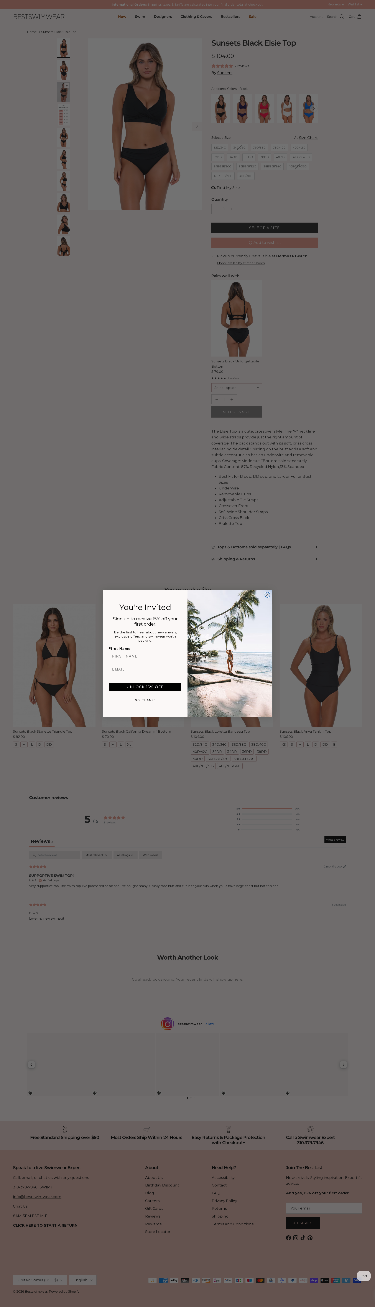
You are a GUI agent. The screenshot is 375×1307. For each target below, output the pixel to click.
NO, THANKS (145, 700)
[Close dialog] (267, 594)
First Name (120, 649)
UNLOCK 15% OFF (145, 687)
